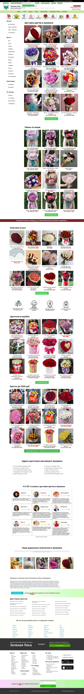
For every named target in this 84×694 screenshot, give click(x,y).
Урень (29, 636)
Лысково (14, 633)
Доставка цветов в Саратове (39, 613)
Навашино (30, 633)
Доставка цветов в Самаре (38, 608)
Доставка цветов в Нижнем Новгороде (38, 602)
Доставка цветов (18, 599)
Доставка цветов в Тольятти (17, 615)
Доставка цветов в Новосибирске (18, 606)
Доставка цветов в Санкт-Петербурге (16, 604)
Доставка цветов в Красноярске (63, 603)
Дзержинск (46, 629)
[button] (6, 3)
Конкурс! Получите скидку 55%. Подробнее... (63, 1)
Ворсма (45, 627)
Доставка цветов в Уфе (60, 601)
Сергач (14, 636)
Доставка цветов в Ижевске (39, 615)
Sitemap (41, 644)
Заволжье (62, 629)
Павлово (62, 633)
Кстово (29, 631)
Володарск (30, 627)
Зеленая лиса (15, 6)
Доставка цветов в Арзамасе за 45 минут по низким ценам (17, 8)
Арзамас (14, 625)
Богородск (46, 625)
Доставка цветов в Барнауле (62, 614)
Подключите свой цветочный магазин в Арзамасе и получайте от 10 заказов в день (59, 643)
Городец (30, 629)
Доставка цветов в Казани (16, 610)
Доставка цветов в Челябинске (39, 606)
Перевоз (30, 634)
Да (33, 5)
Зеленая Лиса (21, 645)
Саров (45, 634)
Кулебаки (46, 631)
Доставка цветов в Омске (38, 610)
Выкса (61, 627)
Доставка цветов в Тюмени (61, 612)
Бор (60, 625)
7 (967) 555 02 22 (75, 7)
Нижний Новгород (48, 633)
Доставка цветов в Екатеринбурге (18, 608)
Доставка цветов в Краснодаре (17, 613)
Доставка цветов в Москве (16, 601)
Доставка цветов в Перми (61, 607)
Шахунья (62, 636)
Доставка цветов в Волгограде (62, 609)
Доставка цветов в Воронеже (62, 605)
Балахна (30, 625)
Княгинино (14, 631)
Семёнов (62, 634)
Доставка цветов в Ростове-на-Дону (41, 604)
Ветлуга (14, 627)
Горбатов (14, 629)
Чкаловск (46, 636)
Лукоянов (62, 631)
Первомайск (15, 634)
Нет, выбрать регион (27, 5)
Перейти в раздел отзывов (41, 536)
